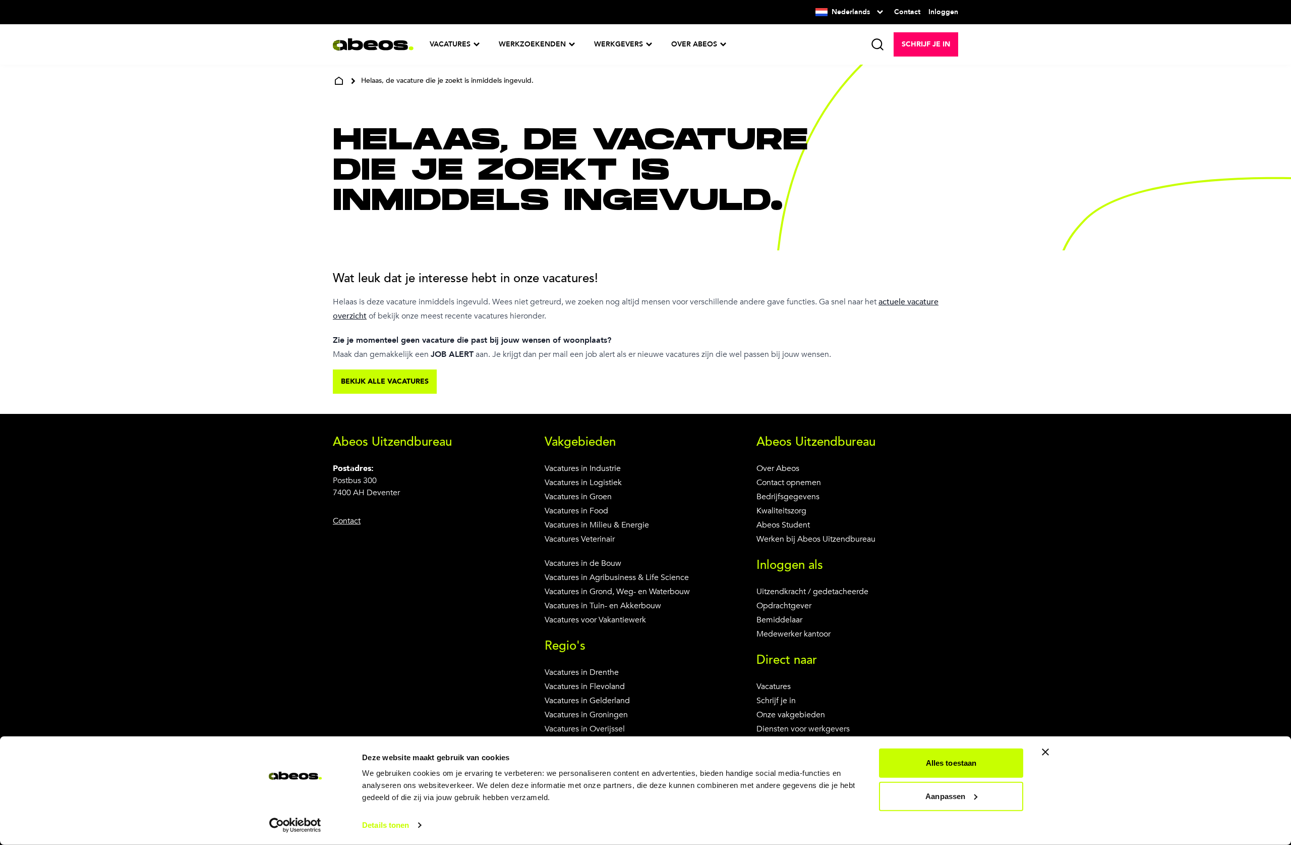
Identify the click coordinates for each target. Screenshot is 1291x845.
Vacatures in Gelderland (587, 700)
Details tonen (385, 825)
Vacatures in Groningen (586, 714)
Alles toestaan (951, 763)
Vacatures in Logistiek (583, 482)
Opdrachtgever (783, 605)
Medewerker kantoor (793, 634)
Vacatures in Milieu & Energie (597, 525)
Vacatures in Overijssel (585, 728)
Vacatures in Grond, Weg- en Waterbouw (617, 591)
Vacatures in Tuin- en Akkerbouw (603, 605)
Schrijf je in (776, 700)
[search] (877, 44)
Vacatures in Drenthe (582, 672)
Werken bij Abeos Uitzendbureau (815, 539)
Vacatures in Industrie (583, 468)
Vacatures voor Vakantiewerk (595, 619)
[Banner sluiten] (1045, 752)
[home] (339, 81)
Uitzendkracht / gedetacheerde (812, 591)
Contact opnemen (788, 482)
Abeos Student (783, 525)
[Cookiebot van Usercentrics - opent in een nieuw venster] (295, 825)
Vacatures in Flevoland (585, 686)
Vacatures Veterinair (580, 539)
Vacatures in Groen (578, 496)
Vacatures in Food (576, 510)
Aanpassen (945, 795)
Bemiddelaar (779, 619)
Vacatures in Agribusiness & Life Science (617, 577)
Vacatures (773, 686)
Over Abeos (777, 468)
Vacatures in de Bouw (583, 563)
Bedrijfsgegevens (787, 496)
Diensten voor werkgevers (803, 728)
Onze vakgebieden (790, 714)
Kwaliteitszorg (781, 510)
